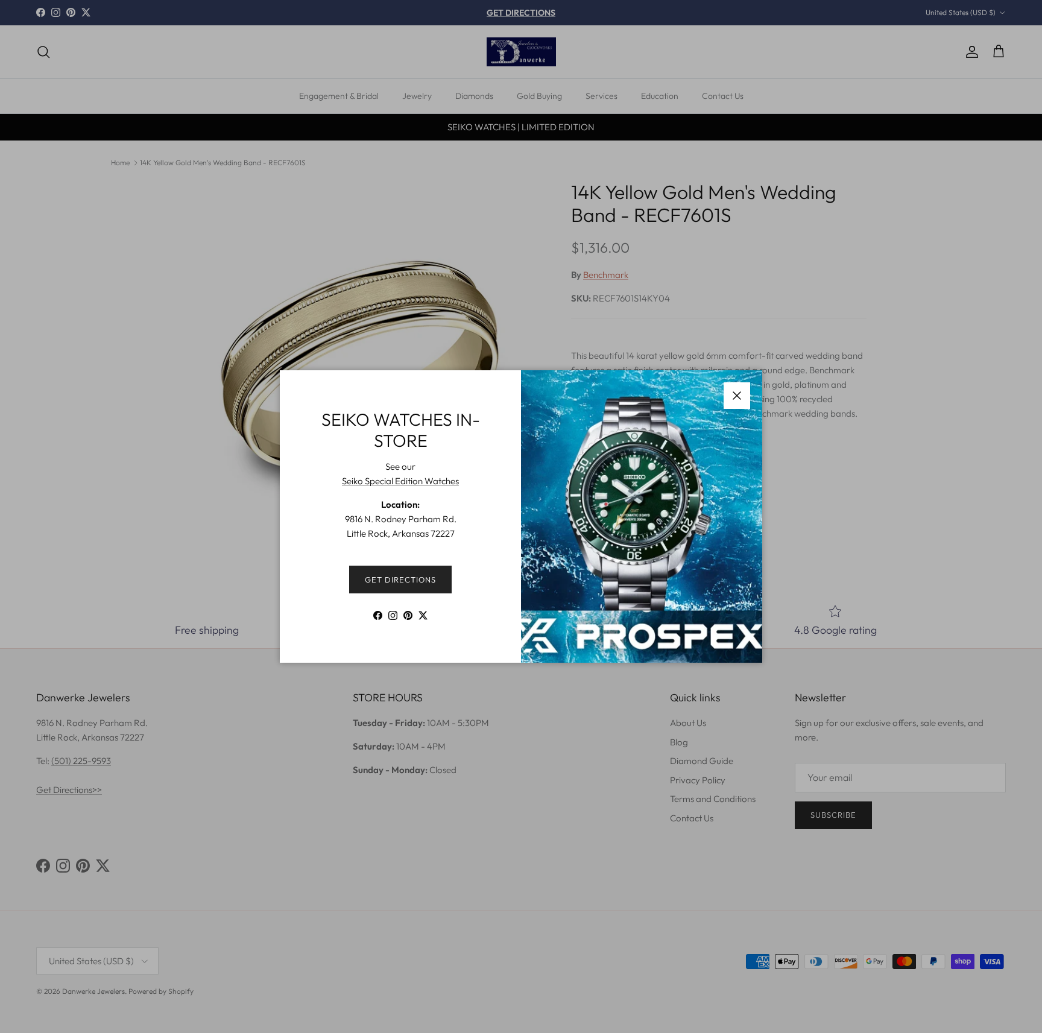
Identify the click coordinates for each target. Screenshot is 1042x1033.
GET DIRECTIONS (401, 579)
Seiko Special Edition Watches (400, 481)
